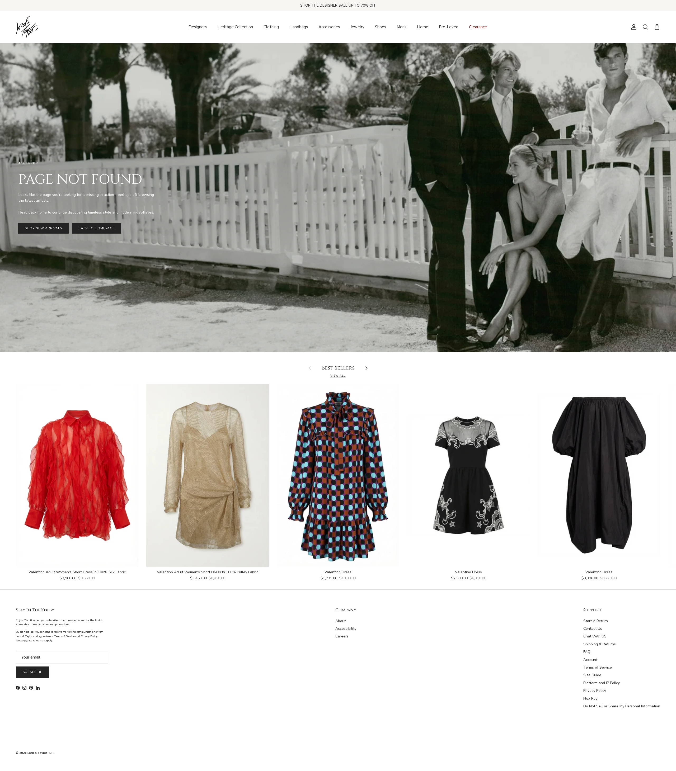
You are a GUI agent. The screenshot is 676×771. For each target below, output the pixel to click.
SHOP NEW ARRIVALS (43, 228)
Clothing (271, 27)
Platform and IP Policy (601, 682)
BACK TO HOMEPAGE (96, 228)
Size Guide (592, 675)
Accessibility (345, 628)
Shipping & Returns (599, 644)
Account (590, 659)
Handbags (298, 27)
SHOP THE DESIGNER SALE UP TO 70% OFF (338, 5)
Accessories (329, 27)
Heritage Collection (235, 27)
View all (338, 376)
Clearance (478, 27)
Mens (401, 27)
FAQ (586, 651)
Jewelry (357, 27)
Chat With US (595, 636)
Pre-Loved (448, 27)
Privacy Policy (594, 690)
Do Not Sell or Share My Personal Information (621, 706)
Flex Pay (590, 698)
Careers (342, 636)
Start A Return (595, 620)
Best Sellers (338, 368)
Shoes (380, 27)
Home (422, 27)
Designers (198, 27)
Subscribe (32, 672)
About (340, 620)
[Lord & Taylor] (27, 27)
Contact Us (592, 628)
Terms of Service (597, 667)
